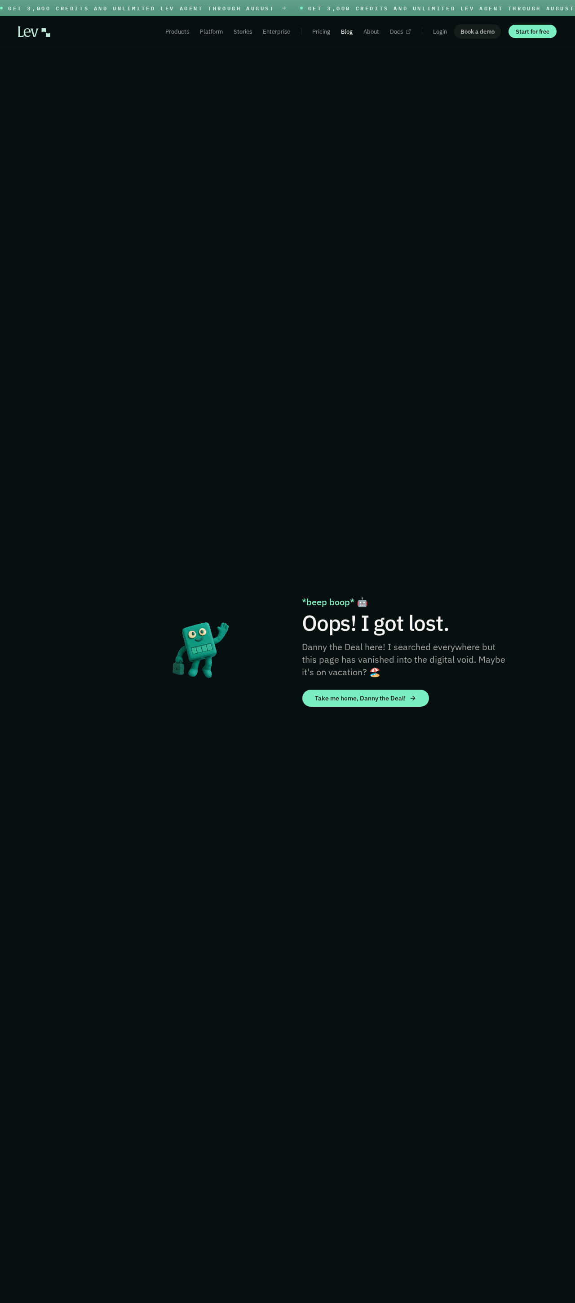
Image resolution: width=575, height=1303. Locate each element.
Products (177, 31)
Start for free (532, 31)
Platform (211, 31)
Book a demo (477, 31)
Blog (347, 31)
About (371, 31)
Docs (396, 31)
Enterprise (276, 31)
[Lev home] (34, 31)
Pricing (321, 31)
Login (440, 31)
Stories (243, 31)
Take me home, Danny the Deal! (360, 698)
